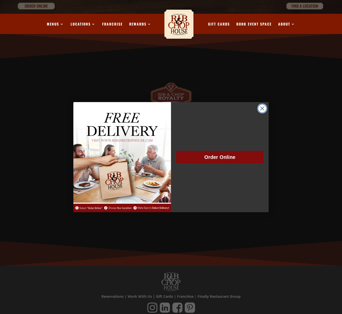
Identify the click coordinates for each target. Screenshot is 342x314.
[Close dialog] (262, 108)
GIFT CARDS (219, 24)
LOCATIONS (81, 24)
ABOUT (284, 24)
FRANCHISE (112, 24)
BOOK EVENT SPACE (254, 24)
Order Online (219, 157)
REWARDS (137, 24)
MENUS (53, 24)
